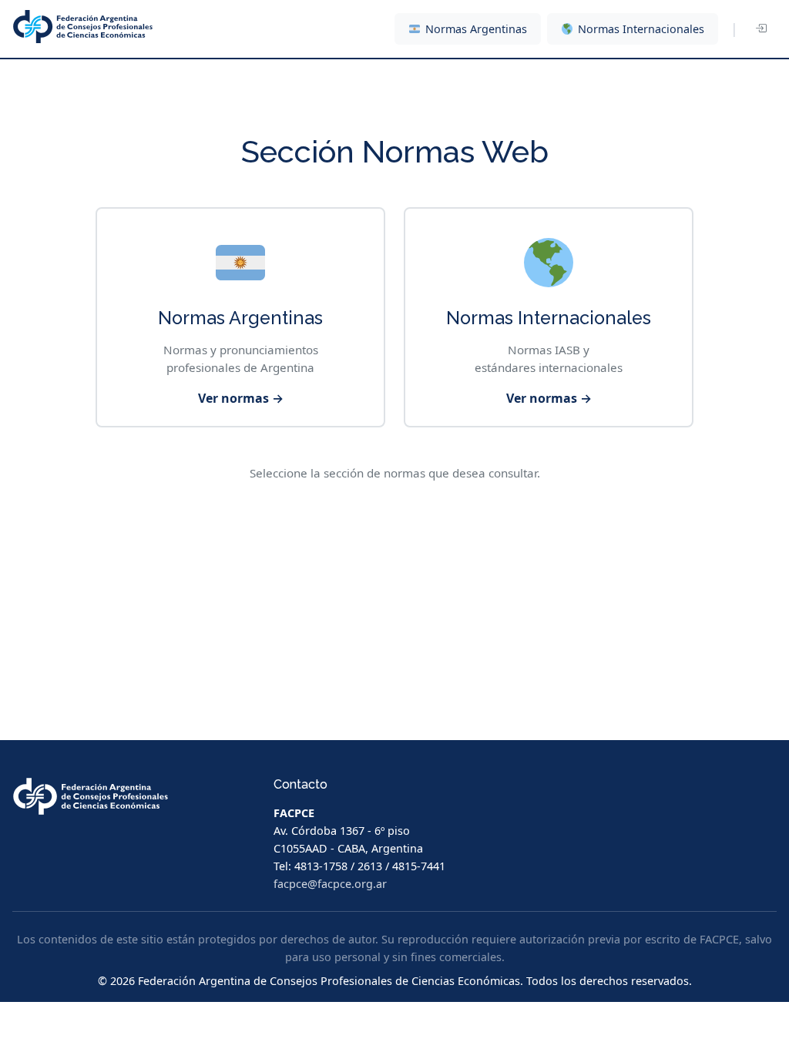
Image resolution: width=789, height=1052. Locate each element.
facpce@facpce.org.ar (330, 883)
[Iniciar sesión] (760, 29)
